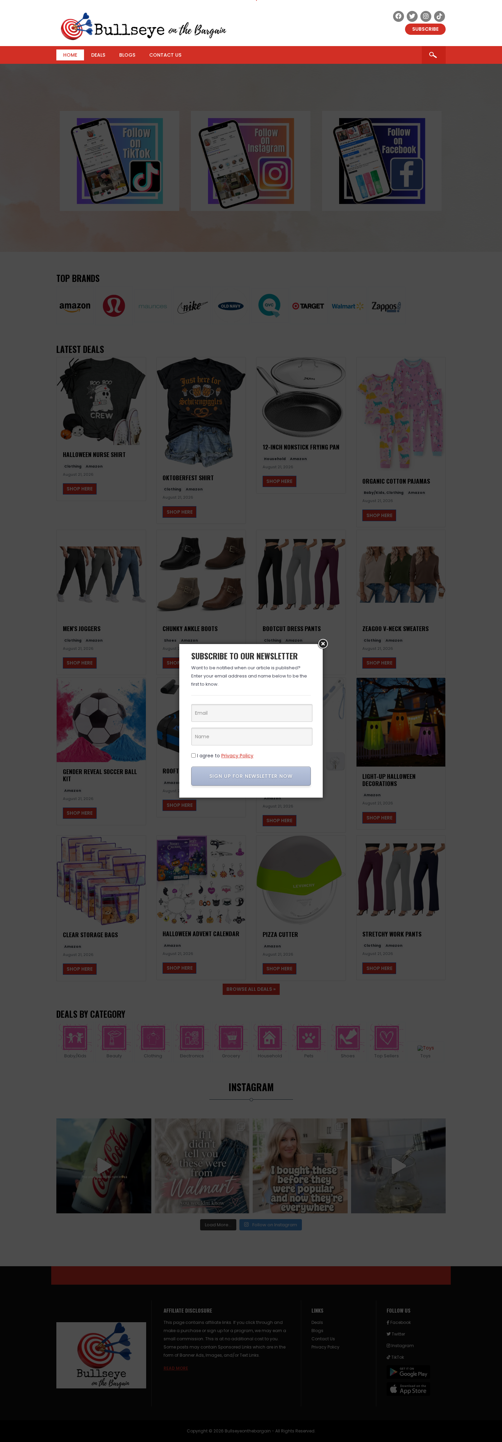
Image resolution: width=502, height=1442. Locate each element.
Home (70, 55)
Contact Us (165, 55)
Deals (98, 55)
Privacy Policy (237, 755)
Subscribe (425, 29)
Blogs (127, 55)
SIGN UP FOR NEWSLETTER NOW (251, 776)
